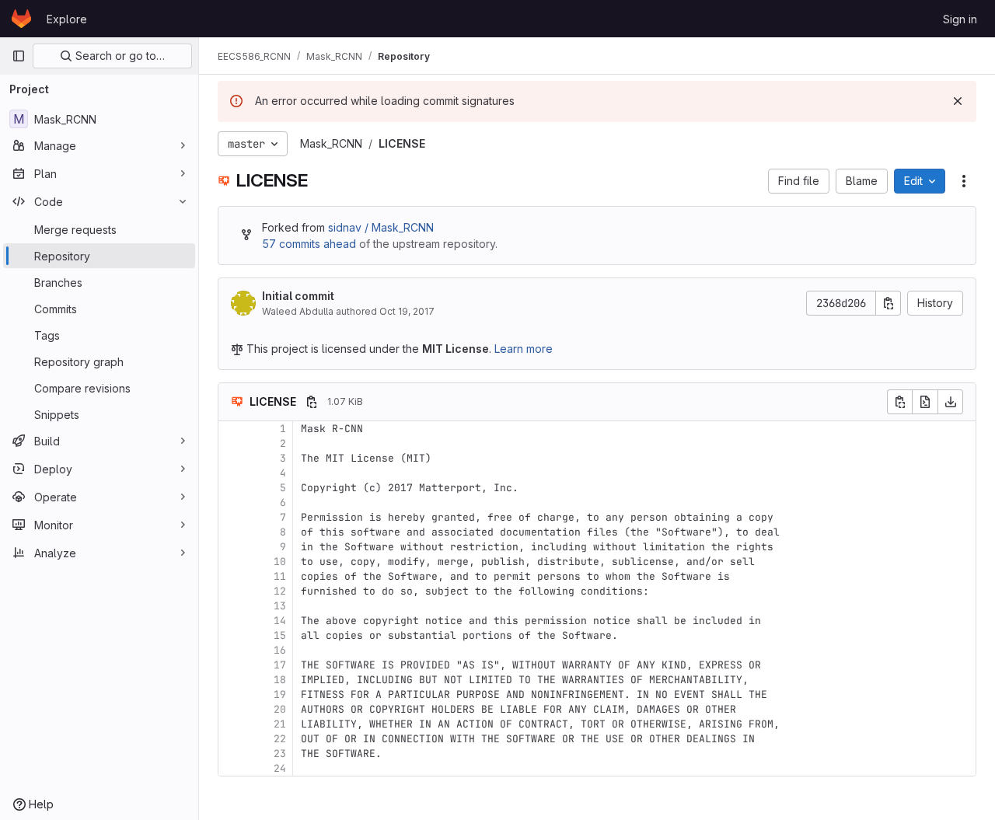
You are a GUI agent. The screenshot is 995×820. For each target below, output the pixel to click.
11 (280, 576)
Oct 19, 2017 (407, 311)
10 (280, 561)
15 (280, 635)
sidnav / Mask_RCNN (381, 227)
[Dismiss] (957, 101)
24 (280, 768)
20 (280, 709)
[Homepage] (21, 18)
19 (280, 694)
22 (280, 738)
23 (280, 753)
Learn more (523, 348)
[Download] (950, 401)
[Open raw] (925, 401)
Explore (67, 19)
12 (280, 591)
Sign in (960, 19)
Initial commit (298, 295)
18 (280, 679)
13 (280, 605)
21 (280, 724)
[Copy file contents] (899, 401)
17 (280, 665)
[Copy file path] (311, 402)
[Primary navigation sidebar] (18, 56)
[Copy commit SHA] (888, 303)
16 (280, 650)
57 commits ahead (309, 243)
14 (280, 620)
